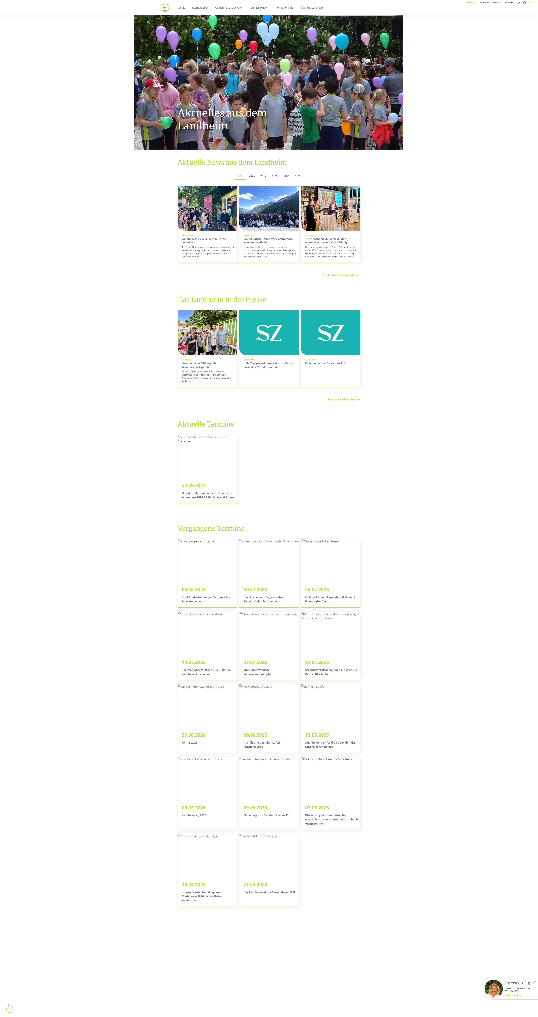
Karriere (497, 2)
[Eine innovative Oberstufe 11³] (330, 348)
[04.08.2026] (207, 573)
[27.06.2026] (207, 718)
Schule (181, 7)
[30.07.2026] (269, 573)
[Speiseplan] (518, 3)
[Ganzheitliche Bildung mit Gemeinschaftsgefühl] (207, 348)
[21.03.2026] (269, 870)
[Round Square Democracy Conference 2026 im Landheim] (269, 224)
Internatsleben (200, 7)
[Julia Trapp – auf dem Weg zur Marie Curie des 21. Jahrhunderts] (269, 348)
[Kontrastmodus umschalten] (524, 3)
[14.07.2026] (207, 646)
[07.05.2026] (330, 793)
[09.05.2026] (207, 793)
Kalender (484, 2)
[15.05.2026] (330, 718)
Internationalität (284, 7)
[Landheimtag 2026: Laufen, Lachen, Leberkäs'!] (207, 224)
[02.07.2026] (330, 646)
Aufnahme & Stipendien (229, 7)
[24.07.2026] (330, 573)
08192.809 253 (511, 991)
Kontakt (509, 2)
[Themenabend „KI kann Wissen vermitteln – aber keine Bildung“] (330, 224)
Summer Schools (259, 7)
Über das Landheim (312, 7)
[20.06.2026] (269, 718)
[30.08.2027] (207, 469)
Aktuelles (471, 2)
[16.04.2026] (207, 870)
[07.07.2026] (269, 646)
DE (529, 2)
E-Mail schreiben (513, 995)
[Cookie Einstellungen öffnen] (9, 1009)
